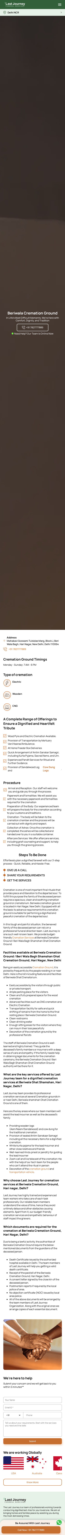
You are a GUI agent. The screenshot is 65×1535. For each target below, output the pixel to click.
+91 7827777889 (17, 649)
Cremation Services (23, 937)
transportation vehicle (21, 1172)
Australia (37, 1473)
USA (13, 1473)
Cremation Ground (42, 967)
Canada (60, 1473)
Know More (33, 1482)
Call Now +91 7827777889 (31, 1530)
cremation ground (39, 1168)
